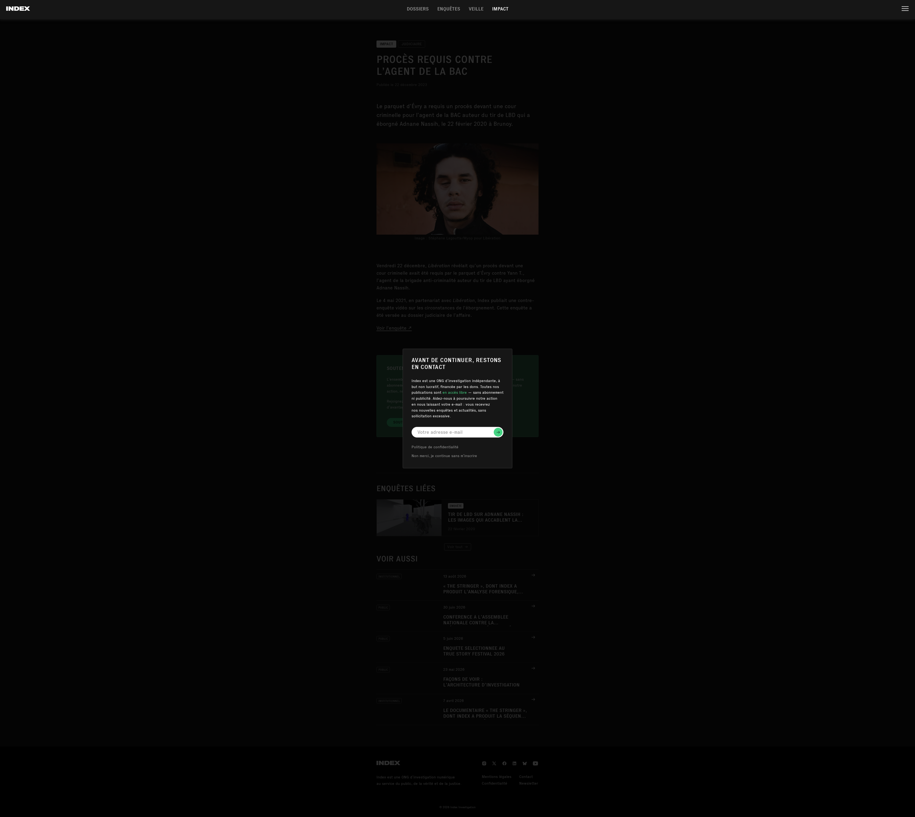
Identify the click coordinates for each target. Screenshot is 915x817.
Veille (476, 9)
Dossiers (418, 9)
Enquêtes (448, 9)
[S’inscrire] (498, 432)
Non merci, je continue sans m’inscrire (444, 456)
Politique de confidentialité (435, 447)
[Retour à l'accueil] (18, 9)
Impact (500, 9)
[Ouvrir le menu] (905, 9)
